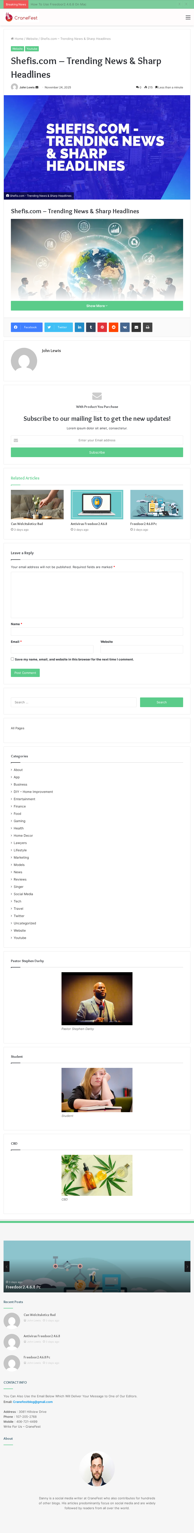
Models (19, 865)
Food (17, 814)
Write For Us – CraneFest (22, 1426)
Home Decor (23, 835)
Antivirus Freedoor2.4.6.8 (89, 524)
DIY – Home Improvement (33, 792)
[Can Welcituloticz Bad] (37, 505)
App (17, 777)
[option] (97, 1266)
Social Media (23, 894)
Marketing (21, 857)
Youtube (31, 48)
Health (19, 828)
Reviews (20, 879)
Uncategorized (25, 923)
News (18, 872)
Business (20, 784)
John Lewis (27, 87)
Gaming (19, 821)
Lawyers (20, 843)
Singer (18, 887)
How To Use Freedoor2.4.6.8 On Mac (58, 4)
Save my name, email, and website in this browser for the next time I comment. (74, 659)
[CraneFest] (21, 17)
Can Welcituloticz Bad (27, 524)
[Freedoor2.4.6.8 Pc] (156, 505)
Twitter (19, 916)
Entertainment (24, 799)
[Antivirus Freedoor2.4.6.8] (97, 505)
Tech (17, 901)
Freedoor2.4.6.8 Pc (143, 524)
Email (16, 642)
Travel (18, 908)
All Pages (17, 728)
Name (16, 624)
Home (18, 39)
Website (32, 39)
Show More (96, 306)
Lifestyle (20, 850)
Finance (20, 806)
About (18, 770)
